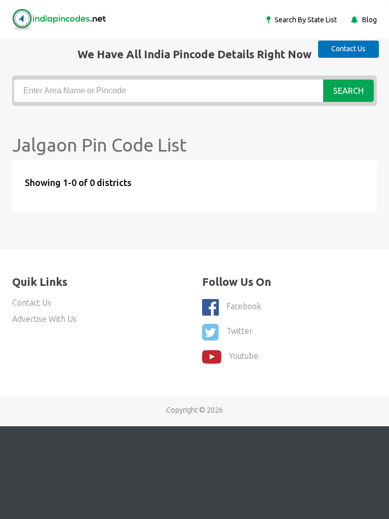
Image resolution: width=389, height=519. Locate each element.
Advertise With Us (44, 318)
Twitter (239, 331)
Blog (369, 20)
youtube (243, 355)
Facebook (243, 306)
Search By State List (305, 20)
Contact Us (348, 49)
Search (348, 90)
